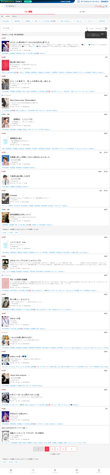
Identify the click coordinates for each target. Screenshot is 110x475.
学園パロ (35, 225)
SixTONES (39, 271)
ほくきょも (70, 290)
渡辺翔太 (17, 21)
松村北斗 (62, 72)
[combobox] (8, 28)
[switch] (105, 28)
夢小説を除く (99, 28)
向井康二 (48, 72)
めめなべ (43, 53)
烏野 (49, 443)
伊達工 (40, 443)
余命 (28, 91)
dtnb (16, 232)
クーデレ (85, 91)
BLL (84, 443)
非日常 (53, 91)
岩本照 (75, 72)
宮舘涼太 (41, 72)
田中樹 (32, 271)
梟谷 (24, 443)
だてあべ (85, 148)
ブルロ (79, 443)
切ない (21, 72)
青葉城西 (14, 443)
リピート (60, 91)
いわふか (78, 148)
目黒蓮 (27, 21)
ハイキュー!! (6, 443)
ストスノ (55, 271)
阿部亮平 (55, 72)
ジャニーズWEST (7, 206)
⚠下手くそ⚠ (54, 290)
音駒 (20, 443)
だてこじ (101, 347)
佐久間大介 (55, 148)
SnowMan (6, 21)
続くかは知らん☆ (66, 21)
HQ (45, 443)
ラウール (91, 21)
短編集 (76, 290)
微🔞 (70, 405)
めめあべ (51, 206)
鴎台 (65, 443)
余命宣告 (33, 91)
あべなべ (58, 206)
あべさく (80, 21)
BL (36, 21)
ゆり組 (48, 110)
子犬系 (41, 129)
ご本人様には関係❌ (49, 21)
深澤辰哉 (102, 21)
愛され (94, 72)
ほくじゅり (6, 271)
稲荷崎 (29, 443)
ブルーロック (72, 443)
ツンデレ (78, 91)
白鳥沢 (35, 443)
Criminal (17, 206)
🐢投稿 (46, 290)
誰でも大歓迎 (65, 366)
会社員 (54, 309)
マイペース (61, 309)
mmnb (4, 232)
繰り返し (67, 91)
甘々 (87, 366)
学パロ (28, 386)
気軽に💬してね (76, 252)
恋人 (72, 91)
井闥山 (54, 443)
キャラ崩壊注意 (85, 290)
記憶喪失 (88, 72)
